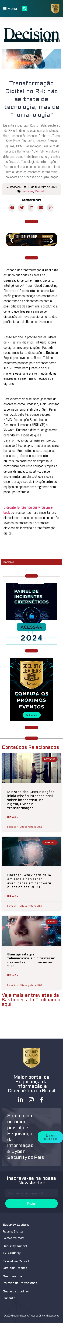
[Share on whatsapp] (51, 208)
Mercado (40, 191)
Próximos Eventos (13, 1231)
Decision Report (15, 1268)
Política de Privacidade (20, 1283)
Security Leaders (16, 1224)
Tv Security (12, 1252)
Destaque (27, 191)
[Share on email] (41, 208)
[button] (50, 1137)
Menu (11, 9)
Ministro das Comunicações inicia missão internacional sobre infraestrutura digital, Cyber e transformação (30, 800)
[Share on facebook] (12, 208)
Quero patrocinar (16, 1291)
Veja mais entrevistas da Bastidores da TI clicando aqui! (31, 1000)
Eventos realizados (13, 1238)
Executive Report (16, 1261)
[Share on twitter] (22, 208)
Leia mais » (12, 816)
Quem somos (12, 1276)
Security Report (15, 1246)
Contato (9, 1298)
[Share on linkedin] (32, 208)
